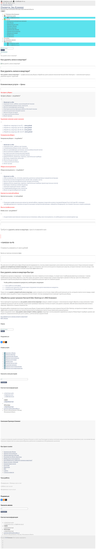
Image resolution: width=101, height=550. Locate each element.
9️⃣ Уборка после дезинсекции (13, 366)
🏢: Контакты (8, 41)
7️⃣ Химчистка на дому (10, 363)
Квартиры (7, 467)
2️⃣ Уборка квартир (9, 354)
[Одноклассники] (4, 342)
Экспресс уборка (12, 26)
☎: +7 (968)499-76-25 (13, 17)
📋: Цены (6, 38)
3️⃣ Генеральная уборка (11, 356)
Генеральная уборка (13, 29)
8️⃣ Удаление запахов (10, 365)
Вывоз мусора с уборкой (11, 462)
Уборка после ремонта (13, 31)
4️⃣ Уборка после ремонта (11, 358)
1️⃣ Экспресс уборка (9, 353)
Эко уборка (10, 23)
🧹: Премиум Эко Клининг (11, 14)
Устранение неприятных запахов (17, 21)
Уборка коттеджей (12, 33)
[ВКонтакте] (2, 342)
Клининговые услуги (10, 464)
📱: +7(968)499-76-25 (19, 1)
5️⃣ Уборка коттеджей (10, 360)
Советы (6, 470)
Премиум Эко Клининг (12, 7)
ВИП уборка (4, 318)
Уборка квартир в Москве (11, 455)
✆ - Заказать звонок (6, 5)
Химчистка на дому (12, 24)
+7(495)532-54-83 (8, 393)
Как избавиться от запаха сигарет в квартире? (14, 316)
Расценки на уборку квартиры (13, 457)
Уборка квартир (11, 28)
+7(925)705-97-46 (8, 401)
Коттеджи (6, 465)
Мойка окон (10, 34)
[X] (6, 342)
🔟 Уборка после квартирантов (13, 368)
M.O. (5, 469)
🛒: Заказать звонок (10, 40)
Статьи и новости (9, 472)
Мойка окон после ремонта (12, 458)
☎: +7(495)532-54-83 (7, 1)
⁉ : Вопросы (10, 36)
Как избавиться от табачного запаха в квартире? (18, 460)
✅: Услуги (7, 19)
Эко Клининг (4, 52)
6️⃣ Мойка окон (8, 361)
